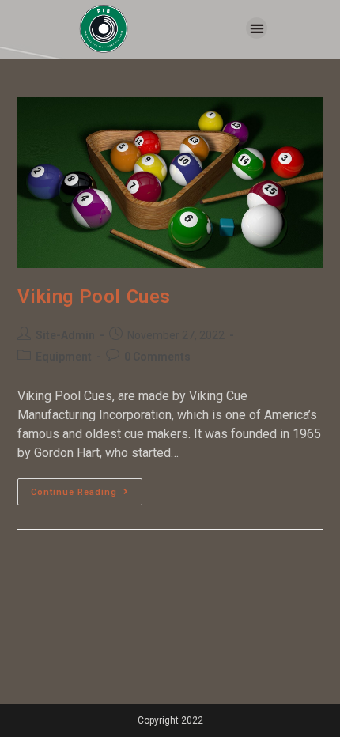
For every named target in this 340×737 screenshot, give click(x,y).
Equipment (64, 356)
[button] (256, 28)
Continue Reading (86, 487)
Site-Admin (65, 335)
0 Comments (157, 356)
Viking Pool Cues (94, 296)
